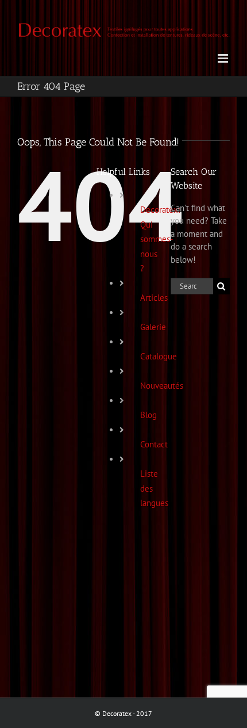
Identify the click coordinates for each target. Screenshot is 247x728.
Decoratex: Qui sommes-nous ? (160, 239)
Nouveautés (161, 385)
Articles (154, 297)
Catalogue (158, 356)
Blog (148, 414)
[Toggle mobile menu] (224, 58)
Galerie (153, 326)
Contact (154, 444)
